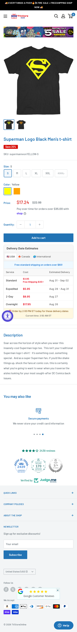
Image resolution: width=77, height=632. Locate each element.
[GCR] (20, 591)
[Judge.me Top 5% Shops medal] (56, 465)
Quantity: (9, 224)
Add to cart (38, 237)
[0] (70, 16)
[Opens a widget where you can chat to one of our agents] (63, 625)
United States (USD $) (17, 571)
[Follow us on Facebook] (6, 589)
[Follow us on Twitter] (12, 589)
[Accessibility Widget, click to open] (7, 316)
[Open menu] (5, 16)
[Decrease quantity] (20, 224)
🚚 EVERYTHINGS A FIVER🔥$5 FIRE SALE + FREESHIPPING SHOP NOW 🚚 (38, 5)
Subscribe (15, 554)
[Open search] (56, 16)
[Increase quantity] (39, 224)
